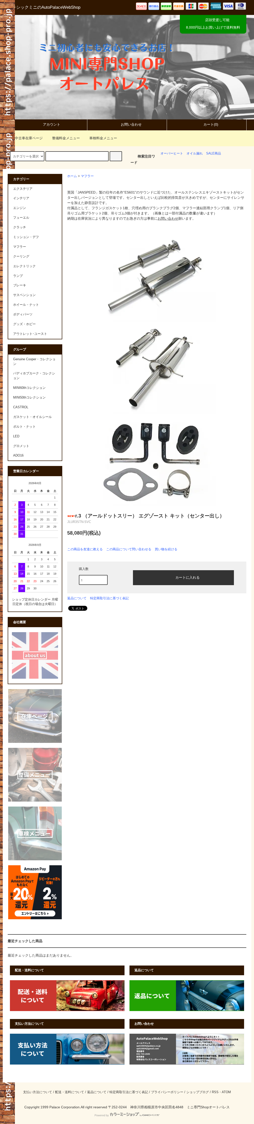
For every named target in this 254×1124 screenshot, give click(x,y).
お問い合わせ (131, 124)
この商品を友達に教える (85, 549)
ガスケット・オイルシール (32, 417)
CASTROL (20, 407)
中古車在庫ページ (29, 138)
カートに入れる (187, 577)
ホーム (72, 176)
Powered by (102, 1115)
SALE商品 (213, 153)
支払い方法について (37, 1092)
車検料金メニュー (103, 138)
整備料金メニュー (66, 138)
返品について (77, 598)
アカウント (51, 124)
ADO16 (18, 455)
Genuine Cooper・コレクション (34, 362)
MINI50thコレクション (29, 397)
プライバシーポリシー (167, 1092)
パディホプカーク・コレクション (34, 376)
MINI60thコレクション (29, 388)
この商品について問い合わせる (128, 549)
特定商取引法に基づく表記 (109, 598)
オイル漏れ (195, 153)
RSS (215, 1092)
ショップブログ (197, 1092)
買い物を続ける (166, 549)
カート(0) (210, 124)
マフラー (87, 176)
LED (16, 436)
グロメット (21, 446)
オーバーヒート (171, 153)
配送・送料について (69, 1092)
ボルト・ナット (24, 426)
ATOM (226, 1092)
